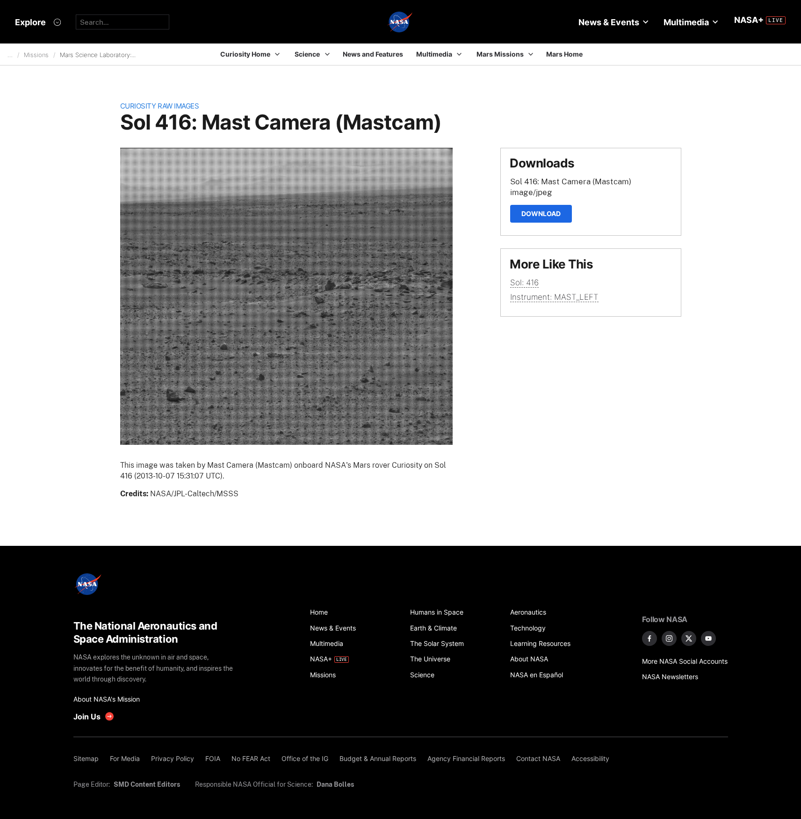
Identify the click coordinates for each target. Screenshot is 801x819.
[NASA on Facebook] (649, 638)
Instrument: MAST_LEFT (554, 297)
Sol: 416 (524, 282)
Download (541, 213)
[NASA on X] (688, 638)
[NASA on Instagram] (669, 638)
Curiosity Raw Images (159, 105)
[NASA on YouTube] (708, 638)
